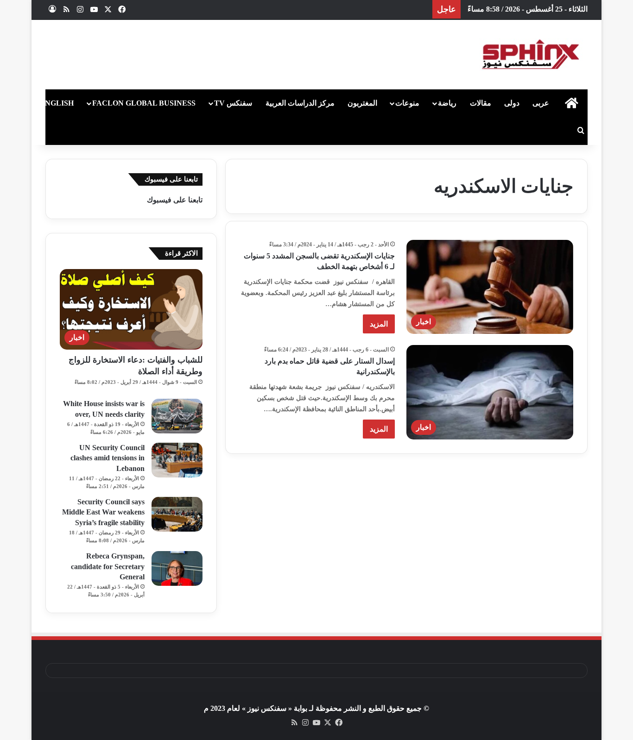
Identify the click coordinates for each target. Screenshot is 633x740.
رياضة (447, 103)
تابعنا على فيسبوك (175, 200)
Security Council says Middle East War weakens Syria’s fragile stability (103, 512)
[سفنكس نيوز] (530, 54)
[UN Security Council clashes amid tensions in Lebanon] (177, 460)
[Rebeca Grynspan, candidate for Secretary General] (177, 568)
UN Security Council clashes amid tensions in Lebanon (107, 458)
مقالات (480, 103)
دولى (511, 103)
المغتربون (362, 103)
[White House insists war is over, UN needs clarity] (177, 416)
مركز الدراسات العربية (300, 103)
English (57, 103)
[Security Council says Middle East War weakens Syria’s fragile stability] (177, 514)
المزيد (379, 324)
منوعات (407, 103)
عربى (540, 103)
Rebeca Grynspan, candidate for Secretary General (108, 566)
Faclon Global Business (144, 103)
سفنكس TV (233, 103)
